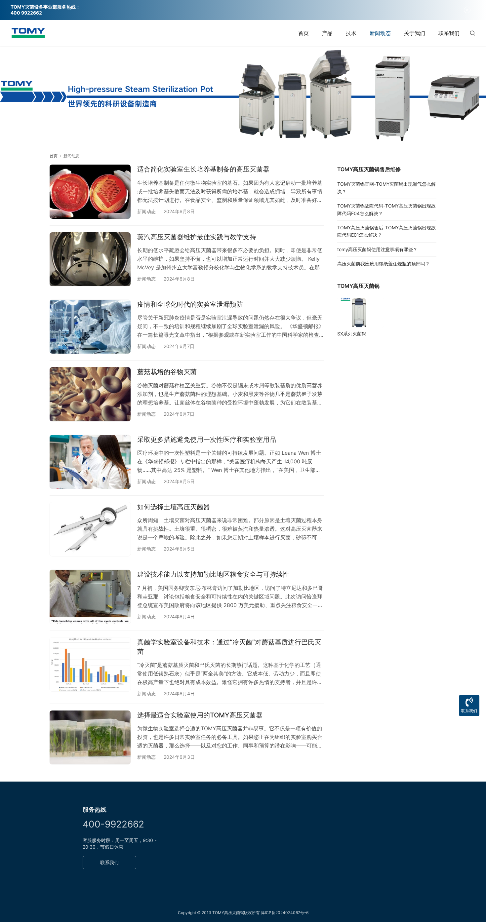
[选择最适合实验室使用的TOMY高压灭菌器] (90, 737)
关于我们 (414, 33)
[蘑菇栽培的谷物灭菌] (90, 394)
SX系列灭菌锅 (351, 333)
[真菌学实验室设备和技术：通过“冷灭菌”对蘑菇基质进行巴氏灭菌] (90, 664)
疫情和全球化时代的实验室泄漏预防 (190, 304)
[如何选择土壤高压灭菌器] (90, 529)
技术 (351, 33)
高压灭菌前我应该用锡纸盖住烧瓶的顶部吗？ (383, 263)
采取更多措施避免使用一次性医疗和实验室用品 (206, 439)
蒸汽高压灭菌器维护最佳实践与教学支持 (196, 237)
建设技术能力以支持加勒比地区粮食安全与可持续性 (213, 574)
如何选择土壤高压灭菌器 (173, 507)
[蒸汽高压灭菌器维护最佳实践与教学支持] (90, 259)
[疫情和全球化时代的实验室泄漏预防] (90, 327)
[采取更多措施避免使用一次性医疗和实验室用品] (90, 462)
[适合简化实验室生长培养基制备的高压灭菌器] (90, 191)
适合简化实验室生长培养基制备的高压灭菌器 (203, 169)
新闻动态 (380, 33)
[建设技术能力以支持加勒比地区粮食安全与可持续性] (90, 597)
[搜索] (472, 32)
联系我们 (449, 33)
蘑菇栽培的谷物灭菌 (167, 372)
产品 (327, 33)
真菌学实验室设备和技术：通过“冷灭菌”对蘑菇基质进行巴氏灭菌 (229, 647)
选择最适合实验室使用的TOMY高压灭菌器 (200, 715)
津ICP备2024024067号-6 (284, 912)
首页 (303, 33)
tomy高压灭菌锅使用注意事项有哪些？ (377, 249)
